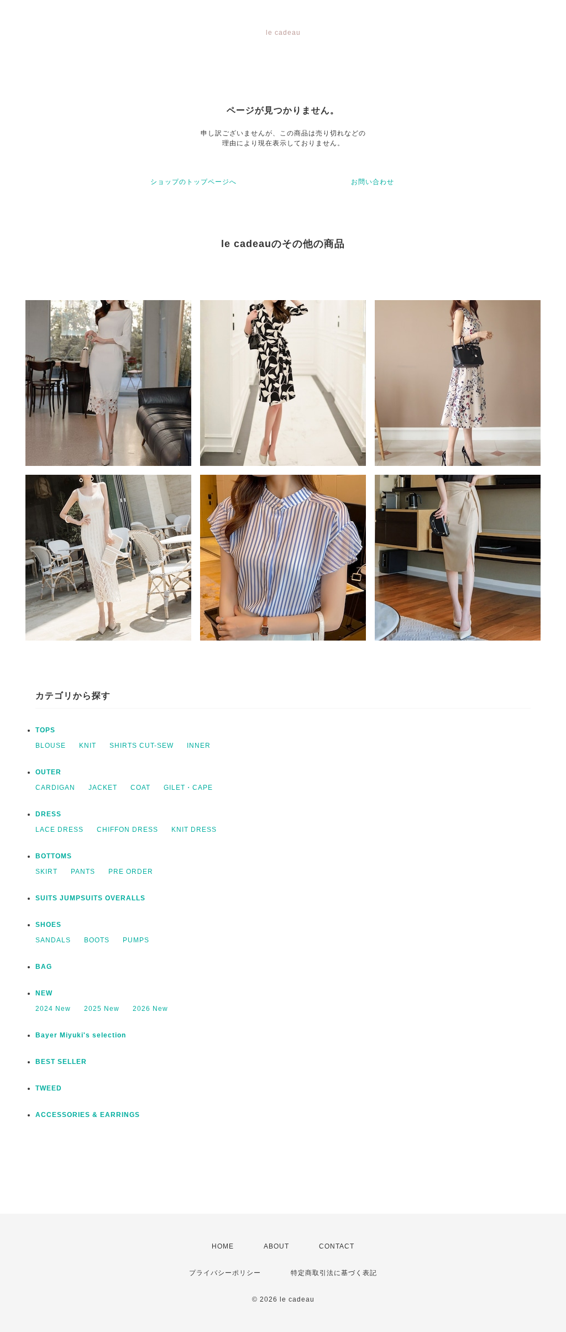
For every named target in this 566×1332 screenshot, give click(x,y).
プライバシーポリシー (225, 1273)
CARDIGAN (55, 787)
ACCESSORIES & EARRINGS (87, 1115)
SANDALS (53, 940)
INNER (199, 745)
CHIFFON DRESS (127, 829)
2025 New (101, 1009)
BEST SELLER (61, 1062)
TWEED (48, 1088)
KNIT (87, 745)
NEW (44, 993)
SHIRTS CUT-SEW (141, 745)
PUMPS (136, 940)
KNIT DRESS (194, 829)
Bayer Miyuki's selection (80, 1035)
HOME (223, 1246)
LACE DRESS (59, 829)
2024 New (53, 1009)
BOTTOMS (53, 856)
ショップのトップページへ (193, 182)
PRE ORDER (130, 871)
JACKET (102, 787)
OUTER (48, 772)
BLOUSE (50, 745)
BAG (43, 967)
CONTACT (336, 1246)
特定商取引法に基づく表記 (334, 1273)
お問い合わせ (372, 182)
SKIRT (46, 871)
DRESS (48, 814)
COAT (140, 787)
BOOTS (96, 940)
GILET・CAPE (188, 787)
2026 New (150, 1009)
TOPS (45, 730)
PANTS (83, 871)
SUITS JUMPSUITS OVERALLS (90, 898)
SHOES (48, 925)
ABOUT (276, 1246)
